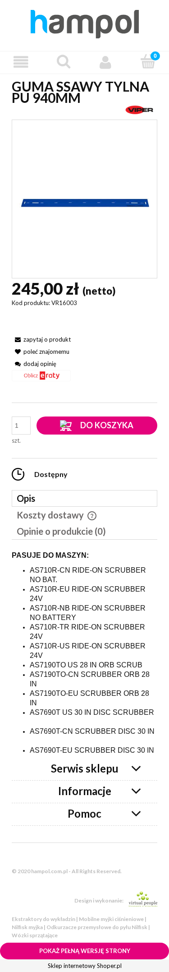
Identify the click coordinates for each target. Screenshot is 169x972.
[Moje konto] (106, 62)
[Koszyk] (148, 61)
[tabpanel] (84, 653)
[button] (21, 62)
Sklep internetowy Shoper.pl (85, 965)
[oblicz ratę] (41, 379)
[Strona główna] (85, 22)
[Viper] (139, 109)
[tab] (84, 498)
